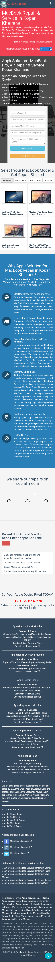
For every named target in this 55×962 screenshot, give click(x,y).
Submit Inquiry (27, 148)
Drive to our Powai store (26, 646)
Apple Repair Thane (27, 680)
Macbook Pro (20, 180)
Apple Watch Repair (12, 826)
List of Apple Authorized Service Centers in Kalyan (27, 880)
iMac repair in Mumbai (38, 916)
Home (17, 42)
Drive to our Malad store (26, 671)
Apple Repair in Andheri (27, 904)
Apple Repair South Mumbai (27, 730)
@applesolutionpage (19, 841)
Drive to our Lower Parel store (26, 747)
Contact (44, 929)
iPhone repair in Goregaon (24, 907)
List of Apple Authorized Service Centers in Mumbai (27, 868)
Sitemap (31, 955)
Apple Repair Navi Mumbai (27, 705)
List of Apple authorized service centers (23, 863)
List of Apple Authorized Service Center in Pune (25, 883)
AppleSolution (16, 3)
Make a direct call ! (27, 156)
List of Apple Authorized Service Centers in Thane (26, 871)
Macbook (49, 180)
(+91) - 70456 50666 (27, 601)
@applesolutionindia (19, 847)
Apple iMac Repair (12, 823)
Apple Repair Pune (27, 755)
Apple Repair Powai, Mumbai (27, 626)
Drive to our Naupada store (26, 697)
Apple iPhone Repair (13, 814)
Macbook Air (35, 180)
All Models (7, 180)
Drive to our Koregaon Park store (26, 772)
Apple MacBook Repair (14, 820)
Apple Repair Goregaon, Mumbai (27, 654)
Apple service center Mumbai (35, 898)
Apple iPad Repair (11, 817)
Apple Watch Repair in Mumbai (16, 919)
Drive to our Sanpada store (26, 722)
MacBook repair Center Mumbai (26, 913)
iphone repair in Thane (21, 910)
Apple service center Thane (15, 901)
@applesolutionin (18, 853)
